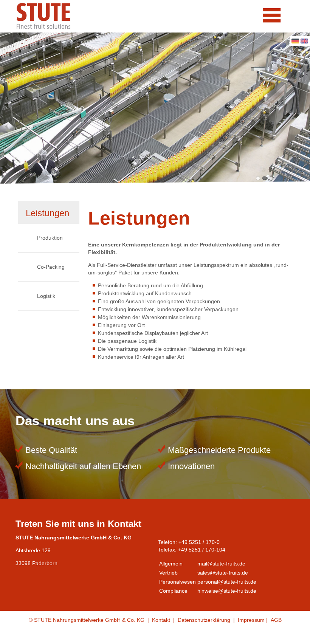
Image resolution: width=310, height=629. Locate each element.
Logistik (46, 296)
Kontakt (161, 620)
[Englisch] (304, 42)
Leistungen (47, 213)
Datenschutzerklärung (204, 620)
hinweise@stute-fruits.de (226, 591)
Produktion (50, 238)
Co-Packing (51, 267)
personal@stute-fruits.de (226, 582)
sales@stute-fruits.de (222, 573)
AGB (276, 620)
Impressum (251, 620)
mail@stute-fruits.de (221, 564)
